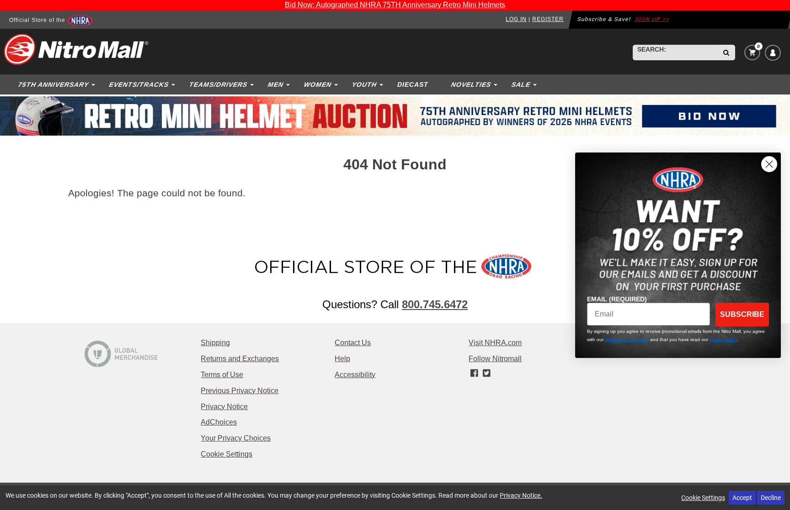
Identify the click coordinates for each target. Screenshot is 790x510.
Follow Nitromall (495, 359)
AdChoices (219, 422)
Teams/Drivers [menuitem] (218, 84)
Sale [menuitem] (521, 84)
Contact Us (353, 343)
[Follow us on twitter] (486, 373)
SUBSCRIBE (742, 314)
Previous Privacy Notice (239, 390)
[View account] (773, 53)
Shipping (215, 343)
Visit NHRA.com (495, 343)
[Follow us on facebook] (475, 373)
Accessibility (355, 375)
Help (342, 359)
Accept (742, 497)
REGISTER (548, 19)
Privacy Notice (224, 406)
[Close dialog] (769, 164)
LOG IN (516, 19)
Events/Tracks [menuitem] (138, 84)
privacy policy (723, 339)
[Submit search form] (726, 52)
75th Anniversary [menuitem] (53, 84)
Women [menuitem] (317, 84)
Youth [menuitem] (364, 84)
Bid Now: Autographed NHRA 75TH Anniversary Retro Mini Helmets (395, 5)
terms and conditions (627, 339)
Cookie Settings (226, 454)
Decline (771, 497)
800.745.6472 (435, 304)
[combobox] (675, 52)
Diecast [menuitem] (412, 84)
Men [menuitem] (275, 84)
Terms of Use (222, 375)
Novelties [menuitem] (470, 84)
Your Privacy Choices (236, 438)
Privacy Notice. (521, 495)
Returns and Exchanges (240, 359)
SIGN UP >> (652, 19)
